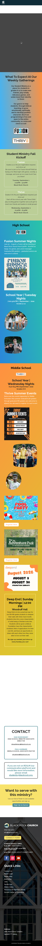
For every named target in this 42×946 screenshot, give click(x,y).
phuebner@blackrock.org (21, 754)
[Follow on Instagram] (12, 858)
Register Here (11, 525)
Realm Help (8, 876)
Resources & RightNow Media (14, 890)
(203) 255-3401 (9, 830)
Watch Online (8, 887)
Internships (8, 879)
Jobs (6, 882)
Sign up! (21, 682)
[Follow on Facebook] (6, 858)
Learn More (21, 715)
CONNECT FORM (13, 838)
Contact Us (8, 871)
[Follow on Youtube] (18, 858)
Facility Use (8, 884)
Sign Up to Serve (21, 805)
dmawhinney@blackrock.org (21, 744)
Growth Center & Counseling (14, 892)
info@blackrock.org (11, 832)
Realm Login (8, 874)
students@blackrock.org (20, 775)
